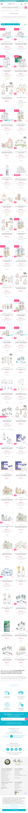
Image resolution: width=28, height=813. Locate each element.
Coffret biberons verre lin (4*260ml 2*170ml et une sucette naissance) (21, 394)
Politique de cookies (4, 775)
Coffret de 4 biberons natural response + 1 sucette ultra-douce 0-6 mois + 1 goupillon (21, 343)
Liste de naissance (18, 783)
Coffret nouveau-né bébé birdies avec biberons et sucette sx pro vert (21, 527)
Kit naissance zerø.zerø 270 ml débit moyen (21, 207)
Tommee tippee (7, 672)
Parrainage (16, 788)
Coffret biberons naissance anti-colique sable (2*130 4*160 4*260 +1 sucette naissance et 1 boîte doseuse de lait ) (7, 395)
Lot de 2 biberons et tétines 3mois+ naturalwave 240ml (21, 475)
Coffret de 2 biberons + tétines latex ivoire (21, 581)
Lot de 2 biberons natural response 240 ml (7, 71)
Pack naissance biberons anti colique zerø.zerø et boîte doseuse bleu (21, 288)
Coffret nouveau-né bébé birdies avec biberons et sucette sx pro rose (7, 500)
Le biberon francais (11, 673)
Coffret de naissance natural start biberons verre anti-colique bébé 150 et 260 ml (21, 636)
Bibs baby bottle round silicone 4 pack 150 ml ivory (21, 660)
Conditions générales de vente (6, 770)
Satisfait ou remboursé (5, 780)
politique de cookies (21, 803)
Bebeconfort (15, 672)
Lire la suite (14, 21)
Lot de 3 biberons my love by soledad (7, 179)
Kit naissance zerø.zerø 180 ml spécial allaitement (7, 207)
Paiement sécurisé (18, 790)
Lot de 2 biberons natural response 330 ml (7, 261)
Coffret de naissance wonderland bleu (7, 527)
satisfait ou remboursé (7, 709)
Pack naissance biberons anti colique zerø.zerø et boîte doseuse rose (21, 421)
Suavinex (19, 673)
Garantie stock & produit (5, 779)
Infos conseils (17, 784)
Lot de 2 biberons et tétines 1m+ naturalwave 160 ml (7, 475)
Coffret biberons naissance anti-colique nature (21, 152)
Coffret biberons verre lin (21, 97)
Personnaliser (14, 805)
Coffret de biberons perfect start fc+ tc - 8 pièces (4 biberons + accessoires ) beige (21, 180)
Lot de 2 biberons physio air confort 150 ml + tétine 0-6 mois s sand (7, 636)
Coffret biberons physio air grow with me (7, 369)
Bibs (21, 672)
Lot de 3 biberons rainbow (7, 287)
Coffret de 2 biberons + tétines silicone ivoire (7, 608)
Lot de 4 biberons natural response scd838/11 (7, 342)
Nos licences (3, 786)
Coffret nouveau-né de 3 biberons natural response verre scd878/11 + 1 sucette (21, 71)
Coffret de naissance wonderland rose (21, 500)
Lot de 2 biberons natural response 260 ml (21, 125)
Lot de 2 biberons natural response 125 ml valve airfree (21, 261)
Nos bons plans (17, 771)
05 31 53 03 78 (21, 710)
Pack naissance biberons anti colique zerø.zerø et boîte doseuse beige (7, 234)
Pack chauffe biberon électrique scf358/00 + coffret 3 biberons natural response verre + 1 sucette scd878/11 (7, 449)
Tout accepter (14, 810)
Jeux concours (17, 786)
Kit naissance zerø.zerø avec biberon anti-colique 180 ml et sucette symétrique (7, 152)
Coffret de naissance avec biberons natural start (7, 421)
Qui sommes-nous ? (18, 770)
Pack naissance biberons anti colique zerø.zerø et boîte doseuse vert (7, 98)
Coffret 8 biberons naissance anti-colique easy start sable (21, 554)
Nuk (2, 672)
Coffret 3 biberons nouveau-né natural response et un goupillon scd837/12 (7, 125)
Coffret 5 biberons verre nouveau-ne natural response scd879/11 (21, 44)
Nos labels (3, 784)
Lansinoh (3, 673)
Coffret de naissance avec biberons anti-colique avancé (21, 608)
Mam (23, 670)
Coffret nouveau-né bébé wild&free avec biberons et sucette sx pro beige (7, 554)
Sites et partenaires (4, 783)
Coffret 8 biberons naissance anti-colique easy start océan (7, 581)
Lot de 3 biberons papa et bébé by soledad (7, 315)
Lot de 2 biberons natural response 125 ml (21, 234)
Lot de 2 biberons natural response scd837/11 (21, 315)
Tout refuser (14, 808)
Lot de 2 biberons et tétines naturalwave (21, 448)
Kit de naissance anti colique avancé (21, 369)
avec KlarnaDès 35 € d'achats (21, 697)
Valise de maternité (18, 787)
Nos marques (17, 772)
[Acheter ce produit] (12, 39)
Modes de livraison (4, 776)
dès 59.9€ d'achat (7, 697)
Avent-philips (17, 670)
